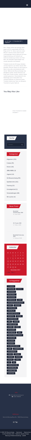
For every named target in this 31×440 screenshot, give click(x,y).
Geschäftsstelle (13, 313)
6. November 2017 (17, 41)
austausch (11, 291)
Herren (9, 166)
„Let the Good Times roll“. (15, 123)
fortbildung (12, 308)
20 (8, 264)
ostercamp (11, 337)
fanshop (17, 305)
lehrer (10, 327)
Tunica (17, 359)
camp (19, 299)
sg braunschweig (13, 346)
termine (17, 354)
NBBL (19, 332)
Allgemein (14, 24)
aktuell (19, 289)
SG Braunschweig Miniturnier (15, 102)
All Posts (11, 23)
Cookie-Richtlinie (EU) (8, 433)
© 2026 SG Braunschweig (7, 432)
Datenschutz (27, 432)
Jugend (9, 174)
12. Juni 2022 (15, 98)
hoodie (19, 316)
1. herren (11, 286)
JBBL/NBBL (10, 170)
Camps (9, 163)
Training (9, 185)
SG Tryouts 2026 (17, 223)
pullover (11, 340)
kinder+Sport (12, 324)
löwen (17, 327)
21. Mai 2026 (16, 214)
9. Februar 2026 (17, 238)
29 (13, 267)
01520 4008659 (17, 396)
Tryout (10, 359)
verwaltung (12, 370)
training (18, 356)
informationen (12, 318)
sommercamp (18, 348)
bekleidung (11, 297)
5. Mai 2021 (15, 119)
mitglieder (11, 329)
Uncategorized (11, 189)
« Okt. (8, 272)
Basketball (11, 294)
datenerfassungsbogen (15, 302)
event (10, 305)
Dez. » (13, 272)
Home (4, 23)
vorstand (11, 373)
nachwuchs (11, 332)
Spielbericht (12, 351)
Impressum (19, 432)
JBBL (9, 321)
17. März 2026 (17, 225)
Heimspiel (11, 316)
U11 (9, 362)
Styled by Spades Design (22, 433)
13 (8, 261)
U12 (14, 362)
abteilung (11, 289)
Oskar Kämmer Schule (15, 335)
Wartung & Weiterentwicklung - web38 (15, 435)
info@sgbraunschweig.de (17, 395)
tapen (10, 354)
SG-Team (9, 41)
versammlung (12, 367)
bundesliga (11, 299)
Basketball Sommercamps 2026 (18, 212)
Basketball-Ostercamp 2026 (18, 235)
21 (10, 264)
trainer (10, 356)
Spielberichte (11, 182)
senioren (11, 343)
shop (9, 348)
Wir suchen (10, 197)
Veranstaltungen (12, 193)
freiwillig (11, 310)
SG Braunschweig (21, 23)
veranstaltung (12, 365)
